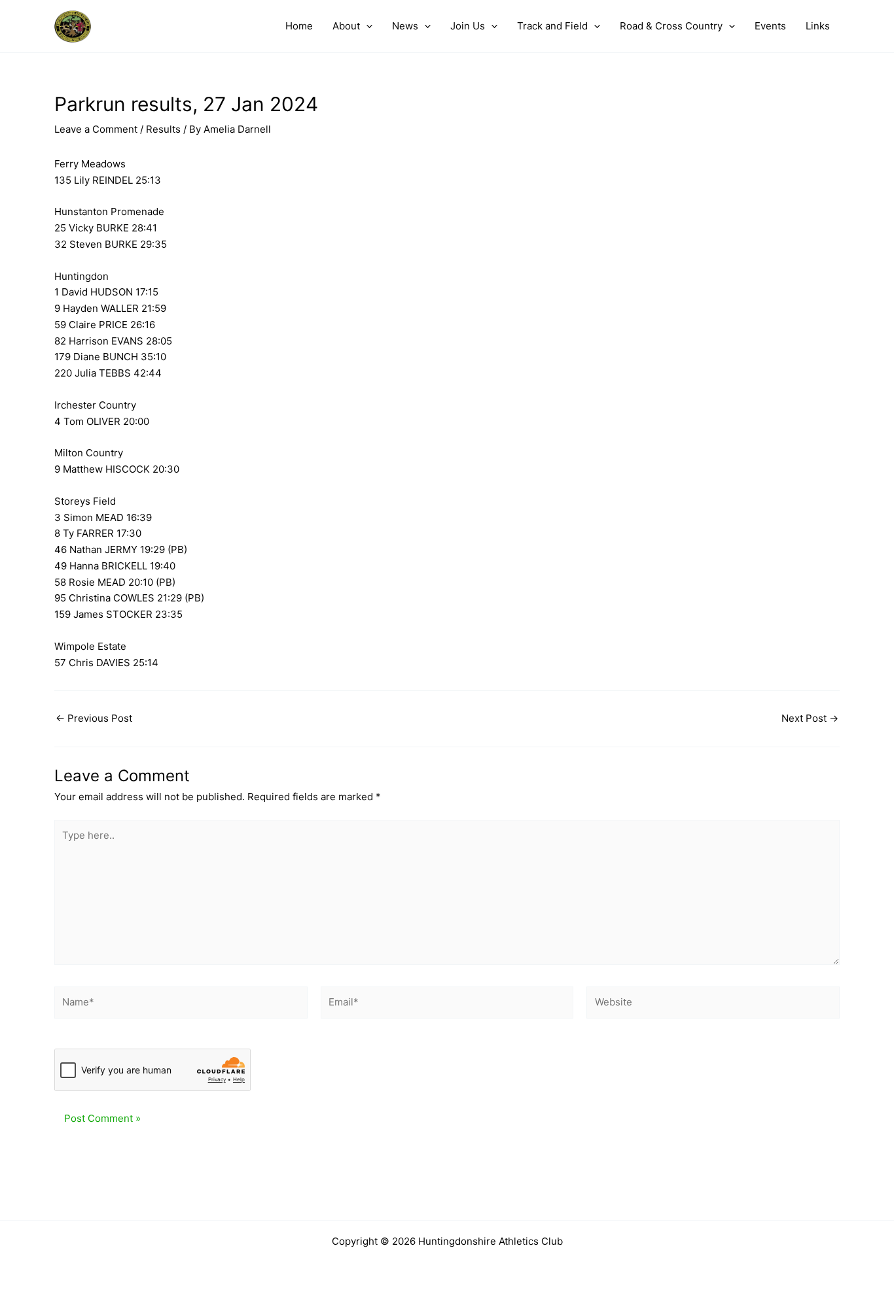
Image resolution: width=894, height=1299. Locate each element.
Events (770, 26)
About (346, 26)
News (405, 26)
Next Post (809, 718)
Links (818, 26)
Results (163, 129)
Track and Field (552, 26)
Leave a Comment (95, 129)
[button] (366, 26)
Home (299, 26)
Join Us (467, 26)
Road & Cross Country (671, 26)
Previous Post (94, 718)
